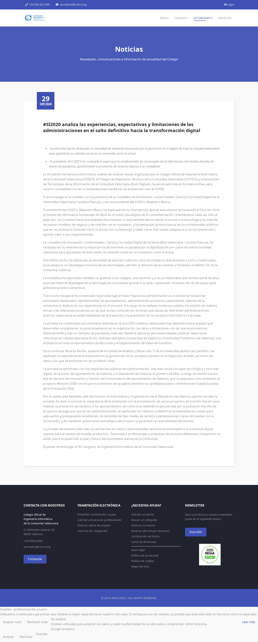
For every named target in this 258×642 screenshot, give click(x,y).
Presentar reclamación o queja (96, 514)
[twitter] (102, 4)
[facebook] (97, 4)
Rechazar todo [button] (37, 622)
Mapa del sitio (140, 566)
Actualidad (202, 18)
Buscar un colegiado (144, 520)
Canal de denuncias (143, 542)
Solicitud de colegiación (92, 531)
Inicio (164, 18)
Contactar (35, 559)
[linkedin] (111, 4)
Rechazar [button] (26, 637)
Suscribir (195, 532)
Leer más (248, 622)
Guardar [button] (42, 634)
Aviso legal (138, 550)
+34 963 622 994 (39, 4)
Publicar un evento (143, 525)
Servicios (225, 18)
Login (230, 4)
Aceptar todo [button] (12, 622)
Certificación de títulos (145, 536)
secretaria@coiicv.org (73, 4)
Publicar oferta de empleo (93, 525)
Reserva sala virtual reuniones (150, 531)
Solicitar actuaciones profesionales (99, 520)
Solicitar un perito (142, 514)
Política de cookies (142, 561)
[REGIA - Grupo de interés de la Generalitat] (209, 554)
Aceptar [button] (8, 637)
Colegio (180, 18)
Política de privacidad (144, 555)
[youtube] (107, 4)
